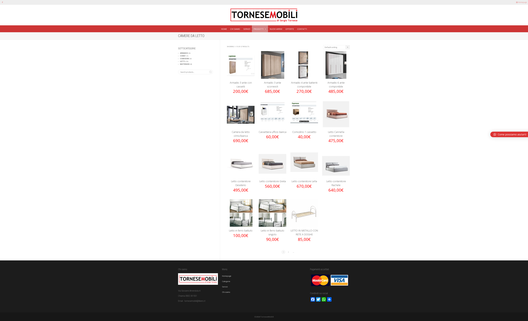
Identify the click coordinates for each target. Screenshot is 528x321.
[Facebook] (2, 2)
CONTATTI (302, 29)
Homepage (522, 2)
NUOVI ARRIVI (276, 29)
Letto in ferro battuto (240, 230)
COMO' (183, 56)
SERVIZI (246, 29)
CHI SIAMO (235, 29)
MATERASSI (184, 64)
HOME (224, 29)
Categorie (226, 281)
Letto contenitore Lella (304, 181)
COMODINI (184, 58)
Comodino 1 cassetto (304, 132)
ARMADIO (184, 53)
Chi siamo (226, 292)
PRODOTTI (259, 29)
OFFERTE (289, 29)
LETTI (182, 61)
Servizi (225, 286)
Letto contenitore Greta (272, 181)
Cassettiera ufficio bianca (272, 132)
